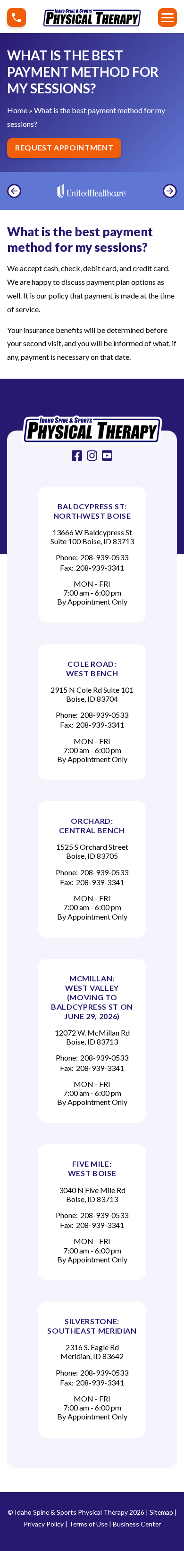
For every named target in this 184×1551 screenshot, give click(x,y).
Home (17, 110)
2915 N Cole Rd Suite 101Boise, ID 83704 (92, 694)
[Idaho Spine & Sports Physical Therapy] (92, 430)
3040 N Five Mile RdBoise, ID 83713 (92, 1194)
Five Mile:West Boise (92, 1168)
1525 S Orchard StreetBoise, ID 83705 (92, 851)
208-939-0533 (104, 557)
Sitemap (161, 1512)
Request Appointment (64, 147)
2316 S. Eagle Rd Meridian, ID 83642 (92, 1351)
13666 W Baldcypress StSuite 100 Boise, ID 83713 (92, 537)
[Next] (170, 191)
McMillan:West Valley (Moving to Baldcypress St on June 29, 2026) (92, 997)
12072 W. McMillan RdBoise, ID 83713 (92, 1037)
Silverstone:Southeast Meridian (92, 1326)
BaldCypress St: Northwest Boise (92, 511)
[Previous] (14, 191)
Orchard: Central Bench (92, 825)
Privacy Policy (44, 1524)
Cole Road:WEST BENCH (92, 668)
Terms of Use (88, 1524)
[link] (77, 455)
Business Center (137, 1524)
